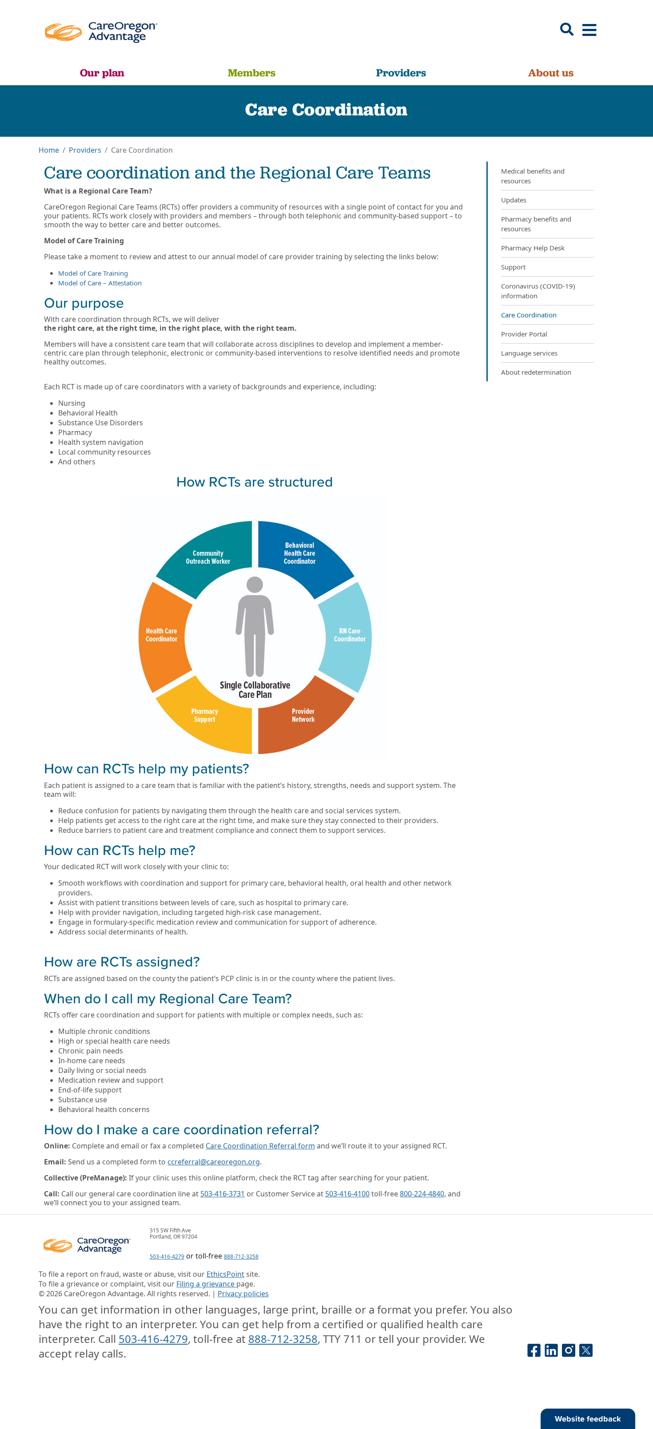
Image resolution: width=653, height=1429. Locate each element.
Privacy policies (243, 1293)
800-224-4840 (422, 1194)
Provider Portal (524, 333)
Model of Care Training (93, 273)
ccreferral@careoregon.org (213, 1162)
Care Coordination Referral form (260, 1146)
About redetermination (536, 372)
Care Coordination (529, 314)
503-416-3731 (222, 1194)
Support (513, 266)
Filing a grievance (206, 1284)
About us (550, 72)
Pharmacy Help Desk (533, 247)
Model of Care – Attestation (100, 282)
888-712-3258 (241, 1256)
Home (49, 150)
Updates (513, 199)
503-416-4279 (167, 1256)
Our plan (102, 72)
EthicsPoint (225, 1274)
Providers (401, 72)
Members (251, 72)
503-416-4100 (347, 1194)
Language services (529, 352)
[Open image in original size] (101, 30)
